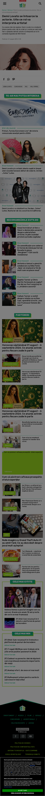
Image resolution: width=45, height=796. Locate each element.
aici (11, 772)
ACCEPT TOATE (22, 790)
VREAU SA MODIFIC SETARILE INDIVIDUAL (22, 793)
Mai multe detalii (32, 765)
